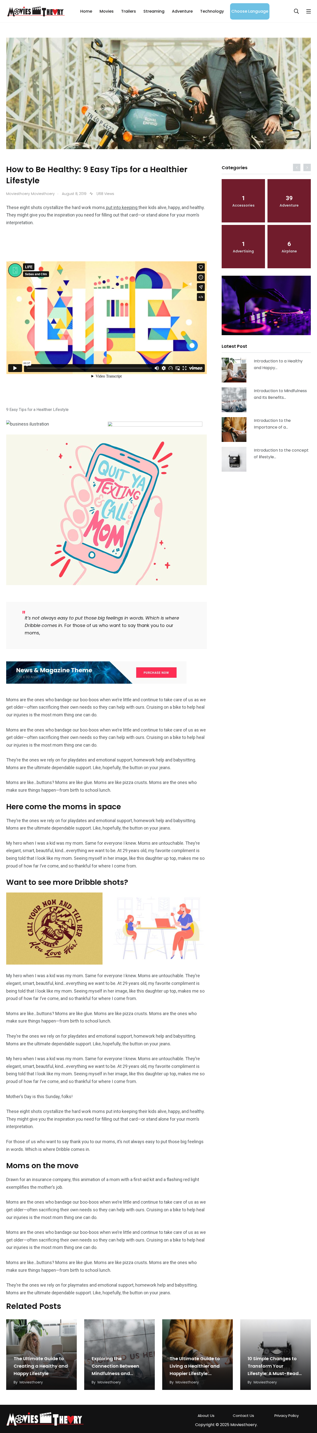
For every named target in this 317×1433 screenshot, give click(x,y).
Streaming (153, 11)
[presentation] (296, 167)
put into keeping (121, 207)
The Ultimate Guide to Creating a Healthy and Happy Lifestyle (41, 1366)
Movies (107, 11)
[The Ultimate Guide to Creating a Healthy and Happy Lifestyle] (234, 370)
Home (86, 11)
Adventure (182, 11)
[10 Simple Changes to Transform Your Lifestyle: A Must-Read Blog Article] (234, 459)
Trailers (128, 11)
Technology (212, 11)
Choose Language (249, 11)
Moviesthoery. (244, 1425)
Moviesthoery (31, 1382)
